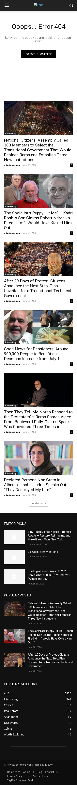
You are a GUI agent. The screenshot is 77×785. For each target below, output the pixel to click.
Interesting (10, 133)
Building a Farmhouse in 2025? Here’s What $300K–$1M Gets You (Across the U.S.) (49, 575)
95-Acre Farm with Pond (43, 551)
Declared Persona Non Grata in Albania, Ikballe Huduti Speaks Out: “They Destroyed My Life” (35, 485)
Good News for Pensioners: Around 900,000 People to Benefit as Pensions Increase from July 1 (36, 354)
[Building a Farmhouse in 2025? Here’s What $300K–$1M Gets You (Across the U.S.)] (14, 576)
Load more (37, 503)
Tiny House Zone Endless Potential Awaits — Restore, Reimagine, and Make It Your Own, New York (49, 535)
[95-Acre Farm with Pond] (14, 557)
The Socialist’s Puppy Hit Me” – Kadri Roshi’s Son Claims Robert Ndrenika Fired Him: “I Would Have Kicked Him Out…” (38, 220)
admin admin (12, 165)
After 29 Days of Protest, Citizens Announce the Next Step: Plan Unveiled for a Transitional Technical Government (37, 288)
